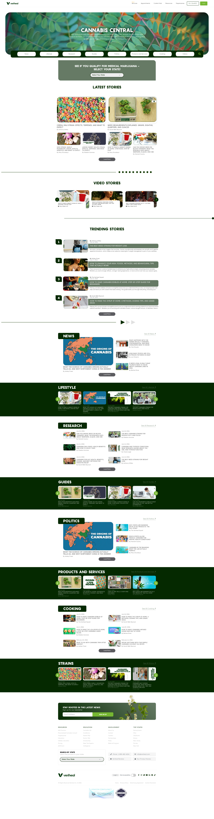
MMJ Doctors (62, 730)
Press (110, 740)
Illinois (135, 738)
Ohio (134, 733)
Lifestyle (49, 54)
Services (134, 3)
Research (72, 54)
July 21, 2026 (94, 278)
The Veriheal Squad (98, 277)
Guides (94, 54)
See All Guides (149, 482)
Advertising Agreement (137, 783)
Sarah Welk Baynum (98, 296)
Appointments (145, 3)
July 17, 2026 (94, 260)
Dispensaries (180, 3)
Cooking (162, 54)
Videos (185, 54)
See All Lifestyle (148, 387)
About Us (111, 730)
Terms (117, 783)
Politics (117, 54)
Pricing (60, 743)
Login (204, 3)
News (27, 54)
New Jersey (136, 740)
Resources (169, 3)
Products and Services (139, 54)
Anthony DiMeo (96, 241)
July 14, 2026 (94, 242)
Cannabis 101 (87, 730)
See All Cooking (148, 608)
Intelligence (86, 746)
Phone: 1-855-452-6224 (120, 754)
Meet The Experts (88, 743)
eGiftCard (61, 746)
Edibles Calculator (63, 740)
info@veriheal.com (143, 754)
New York (136, 746)
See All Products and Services (143, 572)
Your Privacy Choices (144, 759)
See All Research (148, 425)
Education (61, 738)
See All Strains (149, 663)
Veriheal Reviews (118, 759)
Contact (110, 733)
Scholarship (86, 740)
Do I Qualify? (193, 3)
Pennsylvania (137, 730)
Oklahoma (136, 735)
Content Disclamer (150, 783)
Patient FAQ (86, 735)
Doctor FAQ (86, 738)
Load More (107, 159)
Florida (135, 743)
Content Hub (158, 3)
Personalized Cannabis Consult (67, 733)
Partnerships (112, 738)
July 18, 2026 (94, 297)
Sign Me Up (103, 714)
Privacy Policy (124, 783)
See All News (149, 334)
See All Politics (149, 519)
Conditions (86, 733)
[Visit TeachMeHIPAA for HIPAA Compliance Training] (121, 793)
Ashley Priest (96, 258)
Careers (110, 735)
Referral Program (113, 743)
